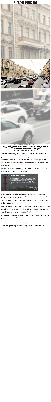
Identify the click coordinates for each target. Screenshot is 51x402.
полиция (30, 225)
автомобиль (5, 225)
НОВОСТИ (22, 150)
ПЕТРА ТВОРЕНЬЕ (29, 150)
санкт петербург (38, 225)
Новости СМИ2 (25, 226)
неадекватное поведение (22, 225)
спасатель (45, 225)
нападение (12, 225)
